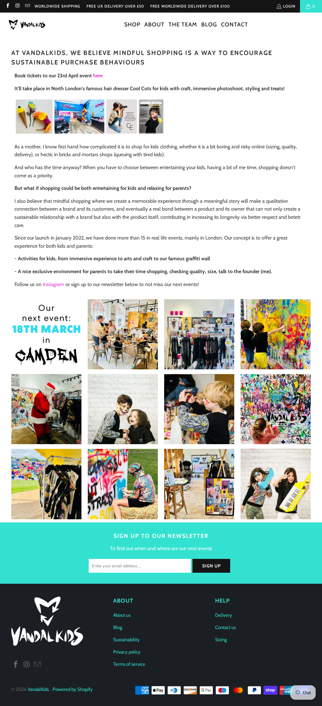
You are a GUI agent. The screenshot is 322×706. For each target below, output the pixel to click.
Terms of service (129, 664)
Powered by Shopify (73, 689)
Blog (117, 627)
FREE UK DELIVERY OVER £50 (115, 6)
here (98, 76)
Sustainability (126, 640)
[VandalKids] (28, 25)
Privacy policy (127, 652)
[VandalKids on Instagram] (17, 6)
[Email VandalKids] (27, 6)
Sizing (221, 640)
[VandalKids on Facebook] (7, 6)
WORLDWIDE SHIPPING (57, 6)
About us (121, 615)
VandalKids (38, 689)
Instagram (53, 284)
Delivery (223, 615)
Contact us (225, 627)
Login (289, 6)
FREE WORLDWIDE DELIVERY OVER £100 (190, 6)
